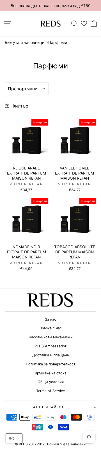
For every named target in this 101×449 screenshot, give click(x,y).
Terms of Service (50, 391)
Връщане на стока (50, 373)
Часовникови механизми (51, 337)
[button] (14, 438)
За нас (50, 319)
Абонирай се (49, 407)
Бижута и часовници (24, 42)
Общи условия (51, 382)
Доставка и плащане (50, 355)
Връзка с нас (51, 328)
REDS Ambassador (50, 346)
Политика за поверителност (50, 364)
